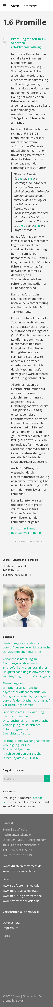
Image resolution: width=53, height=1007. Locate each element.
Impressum (10, 928)
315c (37, 226)
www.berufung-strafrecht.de (22, 896)
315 (20, 178)
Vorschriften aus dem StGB (21, 912)
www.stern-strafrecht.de (19, 871)
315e (31, 178)
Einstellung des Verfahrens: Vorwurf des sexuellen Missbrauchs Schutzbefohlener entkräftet (26, 647)
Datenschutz (11, 923)
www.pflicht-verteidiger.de (20, 891)
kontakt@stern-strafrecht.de (22, 866)
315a (22, 226)
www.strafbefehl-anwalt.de (21, 885)
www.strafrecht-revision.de (21, 901)
